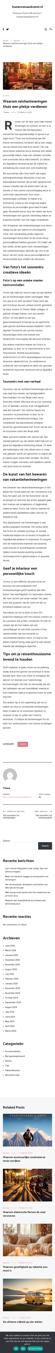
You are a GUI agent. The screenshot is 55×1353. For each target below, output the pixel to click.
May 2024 (9, 1021)
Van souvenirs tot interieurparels (43, 815)
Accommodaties (13, 1051)
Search (6, 840)
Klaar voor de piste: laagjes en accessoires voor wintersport (27, 878)
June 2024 (10, 1017)
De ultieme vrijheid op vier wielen (22, 1322)
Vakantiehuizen (12, 1070)
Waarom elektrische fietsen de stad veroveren (24, 1214)
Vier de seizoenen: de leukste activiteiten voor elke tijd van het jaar (26, 886)
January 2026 (11, 955)
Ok (16, 1348)
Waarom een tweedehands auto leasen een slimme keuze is (25, 902)
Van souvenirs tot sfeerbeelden (13, 815)
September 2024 (13, 1002)
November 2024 (12, 993)
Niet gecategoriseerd (15, 1056)
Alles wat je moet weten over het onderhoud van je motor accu (27, 894)
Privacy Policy (35, 1348)
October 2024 (11, 998)
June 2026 (10, 946)
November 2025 (12, 964)
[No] (51, 1342)
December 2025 (12, 960)
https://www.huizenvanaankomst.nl (17, 797)
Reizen (6, 96)
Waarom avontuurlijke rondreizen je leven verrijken (24, 1159)
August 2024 (11, 1007)
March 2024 (10, 1031)
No (23, 1348)
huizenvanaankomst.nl (27, 7)
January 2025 (11, 983)
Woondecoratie (12, 1075)
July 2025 (9, 974)
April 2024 (9, 1026)
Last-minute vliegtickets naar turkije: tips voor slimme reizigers (26, 870)
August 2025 (11, 969)
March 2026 (10, 950)
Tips (7, 1065)
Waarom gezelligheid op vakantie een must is (25, 1269)
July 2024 (9, 1012)
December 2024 (12, 988)
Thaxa (6, 112)
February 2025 (11, 979)
